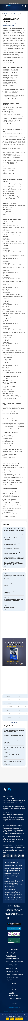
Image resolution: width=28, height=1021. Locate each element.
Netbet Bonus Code (12, 971)
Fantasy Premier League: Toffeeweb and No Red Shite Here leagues (14, 576)
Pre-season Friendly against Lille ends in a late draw (14, 591)
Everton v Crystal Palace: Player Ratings (14, 534)
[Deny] (26, 1017)
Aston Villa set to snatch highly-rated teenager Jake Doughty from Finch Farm (14, 529)
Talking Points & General (9, 726)
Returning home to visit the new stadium (12, 755)
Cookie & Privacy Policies (9, 1011)
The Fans (6, 13)
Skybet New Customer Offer (14, 980)
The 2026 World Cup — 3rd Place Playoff (14, 747)
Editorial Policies (19, 1011)
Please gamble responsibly (9, 0)
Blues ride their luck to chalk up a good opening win (14, 538)
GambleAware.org (17, 872)
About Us (11, 992)
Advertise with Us (14, 990)
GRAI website (8, 899)
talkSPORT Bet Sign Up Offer (15, 974)
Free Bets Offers (11, 955)
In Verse (15, 13)
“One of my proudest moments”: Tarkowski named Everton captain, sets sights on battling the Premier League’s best (13, 564)
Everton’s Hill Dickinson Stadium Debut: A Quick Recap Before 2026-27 (14, 731)
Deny (11, 1018)
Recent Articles (6, 570)
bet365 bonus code (12, 968)
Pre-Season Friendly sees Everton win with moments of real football (13, 600)
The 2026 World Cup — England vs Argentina (12, 762)
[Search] (22, 6)
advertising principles (14, 3)
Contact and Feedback (13, 1007)
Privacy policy (18, 1018)
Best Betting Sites (12, 953)
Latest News (5, 524)
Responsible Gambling (15, 998)
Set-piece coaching (8, 584)
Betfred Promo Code (12, 977)
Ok (7, 1018)
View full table (14, 722)
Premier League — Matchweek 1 (11, 548)
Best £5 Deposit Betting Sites (15, 961)
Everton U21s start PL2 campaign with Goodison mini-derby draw (13, 552)
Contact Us (12, 987)
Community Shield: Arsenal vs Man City (13, 735)
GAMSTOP (8, 878)
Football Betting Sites (13, 958)
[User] (25, 6)
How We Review (13, 995)
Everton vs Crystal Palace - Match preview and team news (12, 543)
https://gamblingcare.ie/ (13, 850)
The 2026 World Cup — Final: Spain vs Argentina (13, 741)
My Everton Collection (9, 607)
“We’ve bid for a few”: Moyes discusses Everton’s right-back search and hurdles (14, 557)
